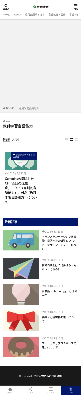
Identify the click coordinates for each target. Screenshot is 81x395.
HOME (10, 108)
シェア (30, 392)
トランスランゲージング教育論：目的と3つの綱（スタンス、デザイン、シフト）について (59, 242)
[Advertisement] (40, 63)
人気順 (15, 139)
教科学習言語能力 (29, 108)
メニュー (50, 392)
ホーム (6, 14)
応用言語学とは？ (35, 14)
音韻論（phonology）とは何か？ (59, 293)
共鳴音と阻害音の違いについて (59, 319)
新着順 (6, 139)
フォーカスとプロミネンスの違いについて (59, 345)
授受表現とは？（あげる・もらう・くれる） (59, 267)
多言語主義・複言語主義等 (24, 155)
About (17, 14)
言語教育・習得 (57, 14)
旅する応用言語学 (51, 375)
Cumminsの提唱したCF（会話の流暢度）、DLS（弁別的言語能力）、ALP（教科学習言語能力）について (21, 190)
